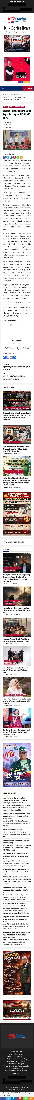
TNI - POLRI (26, 408)
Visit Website (9, 348)
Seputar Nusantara (19, 106)
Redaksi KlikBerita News (16, 1054)
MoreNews (12, 1090)
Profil (21, 1052)
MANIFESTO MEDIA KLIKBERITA (17, 1056)
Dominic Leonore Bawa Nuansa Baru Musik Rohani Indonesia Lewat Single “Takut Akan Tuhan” (16, 610)
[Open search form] (20, 88)
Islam (21, 471)
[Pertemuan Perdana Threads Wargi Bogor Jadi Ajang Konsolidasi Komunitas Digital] (17, 627)
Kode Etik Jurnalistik (9, 1059)
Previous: (17, 367)
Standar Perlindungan (16, 1064)
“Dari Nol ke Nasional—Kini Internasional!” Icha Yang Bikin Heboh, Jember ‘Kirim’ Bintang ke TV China (16, 732)
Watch (30, 88)
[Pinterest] (14, 157)
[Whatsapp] (17, 157)
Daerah (5, 106)
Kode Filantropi (21, 1061)
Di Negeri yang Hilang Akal (10, 829)
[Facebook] (4, 157)
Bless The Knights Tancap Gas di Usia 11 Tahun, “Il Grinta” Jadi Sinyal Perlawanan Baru (15, 670)
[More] (21, 157)
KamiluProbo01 (8, 422)
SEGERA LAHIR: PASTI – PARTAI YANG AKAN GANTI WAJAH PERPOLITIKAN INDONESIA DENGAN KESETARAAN (17, 934)
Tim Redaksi (7, 122)
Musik (18, 568)
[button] (3, 88)
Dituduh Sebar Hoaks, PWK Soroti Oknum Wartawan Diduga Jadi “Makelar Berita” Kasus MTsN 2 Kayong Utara (16, 448)
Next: (14, 376)
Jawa (10, 106)
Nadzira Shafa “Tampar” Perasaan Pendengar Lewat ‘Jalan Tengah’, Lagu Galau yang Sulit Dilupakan (17, 701)
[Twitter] (7, 157)
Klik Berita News (17, 28)
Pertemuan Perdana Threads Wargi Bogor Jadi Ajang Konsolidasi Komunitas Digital (16, 640)
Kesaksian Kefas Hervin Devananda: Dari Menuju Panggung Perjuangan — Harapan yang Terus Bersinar (16, 816)
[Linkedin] (11, 157)
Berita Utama (8, 471)
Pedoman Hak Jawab (23, 1059)
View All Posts (24, 348)
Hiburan (13, 568)
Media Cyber (11, 1061)
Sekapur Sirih (14, 1052)
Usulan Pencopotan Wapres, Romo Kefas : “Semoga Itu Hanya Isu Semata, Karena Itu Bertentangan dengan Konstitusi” (15, 800)
